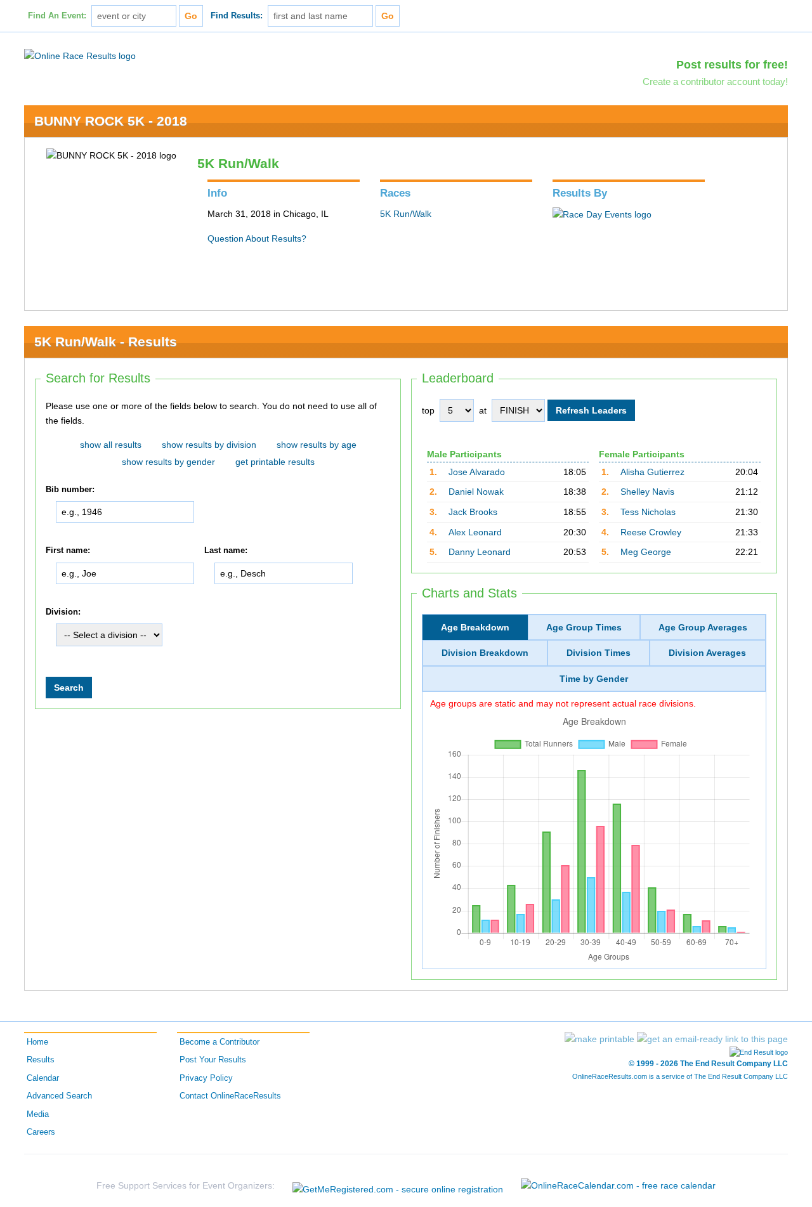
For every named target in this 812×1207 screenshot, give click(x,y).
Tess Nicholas (648, 512)
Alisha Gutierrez (652, 472)
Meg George (645, 552)
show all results (110, 445)
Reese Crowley (650, 532)
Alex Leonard (475, 532)
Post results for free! (732, 64)
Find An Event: (57, 15)
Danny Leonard (480, 552)
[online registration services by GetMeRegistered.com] (397, 1186)
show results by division (209, 445)
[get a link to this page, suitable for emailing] (712, 1039)
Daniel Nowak (476, 491)
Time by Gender (594, 679)
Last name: (225, 550)
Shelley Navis (647, 491)
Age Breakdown (475, 627)
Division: (63, 612)
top (428, 410)
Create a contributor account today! (715, 81)
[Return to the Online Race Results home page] (80, 55)
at (483, 410)
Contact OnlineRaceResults (230, 1096)
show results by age (317, 445)
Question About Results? (256, 238)
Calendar (43, 1078)
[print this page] (599, 1039)
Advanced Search (59, 1096)
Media (38, 1114)
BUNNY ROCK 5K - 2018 (110, 121)
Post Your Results (213, 1059)
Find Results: (237, 15)
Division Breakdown (485, 653)
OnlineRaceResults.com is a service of (680, 1076)
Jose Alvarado (477, 472)
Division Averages (707, 653)
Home (37, 1042)
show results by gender (168, 462)
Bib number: (70, 489)
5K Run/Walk (405, 214)
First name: (68, 550)
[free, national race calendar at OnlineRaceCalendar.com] (618, 1185)
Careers (41, 1132)
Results (41, 1059)
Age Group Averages (702, 627)
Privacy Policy (206, 1078)
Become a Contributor (219, 1042)
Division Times (598, 653)
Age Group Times (584, 627)
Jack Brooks (473, 512)
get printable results (275, 462)
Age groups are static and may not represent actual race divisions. (563, 703)
